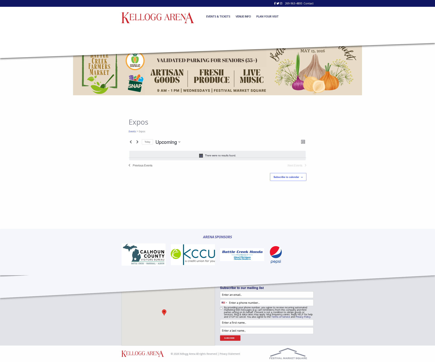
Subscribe (229, 338)
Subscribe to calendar (286, 177)
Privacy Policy (302, 316)
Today (147, 141)
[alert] (217, 155)
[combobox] (224, 303)
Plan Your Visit (267, 16)
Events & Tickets (218, 16)
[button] (164, 312)
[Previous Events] (131, 142)
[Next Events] (137, 142)
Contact (309, 3)
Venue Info (243, 16)
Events (132, 131)
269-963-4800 (293, 3)
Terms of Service (280, 316)
